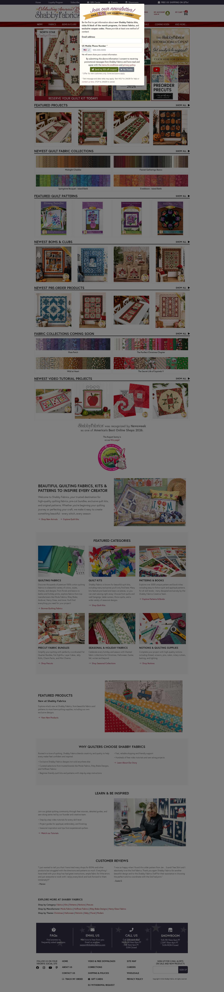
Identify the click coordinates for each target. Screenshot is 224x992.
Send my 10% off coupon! (105, 69)
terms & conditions (110, 64)
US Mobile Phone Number (94, 45)
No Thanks (127, 69)
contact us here (88, 82)
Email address (88, 36)
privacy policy (129, 64)
